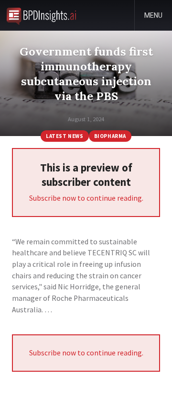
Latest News (64, 136)
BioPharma (110, 136)
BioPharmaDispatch (41, 15)
